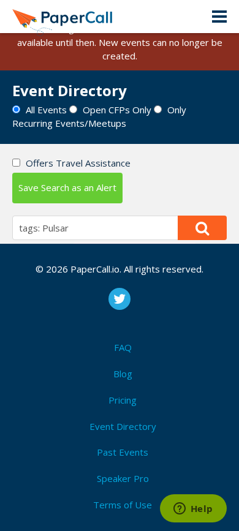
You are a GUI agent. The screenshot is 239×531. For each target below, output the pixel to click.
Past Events (122, 452)
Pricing (122, 400)
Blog (122, 373)
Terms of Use (122, 505)
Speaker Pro (123, 478)
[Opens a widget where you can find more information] (193, 509)
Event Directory (122, 426)
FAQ (123, 347)
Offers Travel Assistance (78, 163)
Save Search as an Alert (67, 187)
